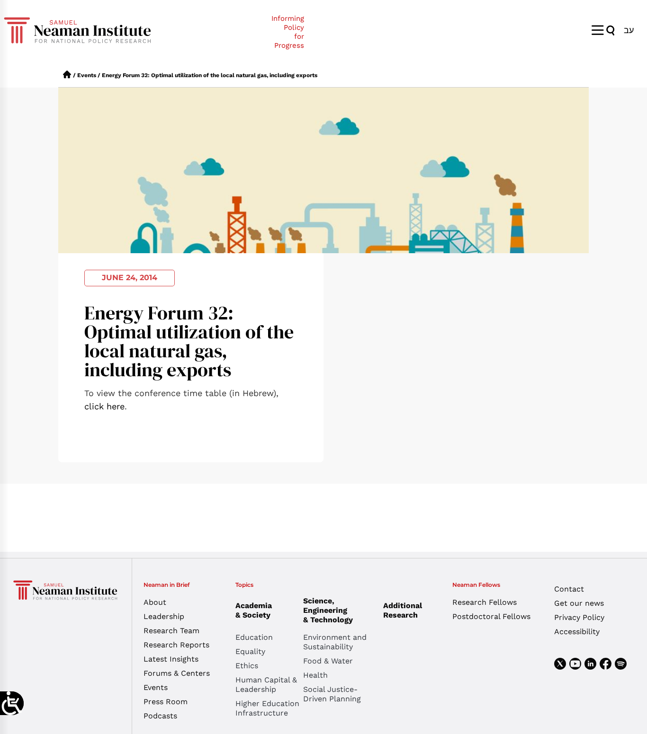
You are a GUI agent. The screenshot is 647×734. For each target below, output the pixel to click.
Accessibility (577, 631)
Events (86, 75)
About (155, 602)
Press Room (166, 701)
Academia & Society (253, 610)
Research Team (171, 630)
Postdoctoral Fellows (491, 616)
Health (315, 675)
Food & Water (328, 660)
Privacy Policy (579, 617)
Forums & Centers (177, 673)
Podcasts (160, 715)
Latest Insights (171, 658)
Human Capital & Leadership (266, 684)
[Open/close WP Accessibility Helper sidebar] (12, 703)
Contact (569, 588)
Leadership (164, 616)
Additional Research (402, 610)
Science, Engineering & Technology (328, 610)
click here (104, 406)
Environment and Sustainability (335, 642)
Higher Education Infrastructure (267, 708)
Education (254, 637)
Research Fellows (484, 602)
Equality (250, 651)
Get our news (579, 603)
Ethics (246, 665)
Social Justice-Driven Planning (332, 694)
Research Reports (176, 644)
